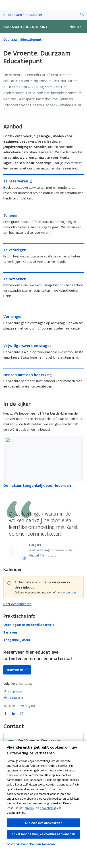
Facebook (12, 691)
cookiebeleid (48, 808)
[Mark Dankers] (24, 558)
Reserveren (13, 669)
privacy (29, 808)
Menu (74, 26)
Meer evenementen (17, 604)
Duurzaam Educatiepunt (24, 15)
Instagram (13, 697)
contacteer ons (66, 592)
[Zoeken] (82, 15)
